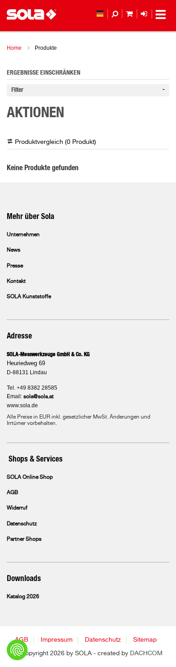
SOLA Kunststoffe (29, 297)
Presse (15, 266)
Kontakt (16, 281)
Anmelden (147, 14)
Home (14, 48)
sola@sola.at (38, 397)
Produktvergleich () (55, 142)
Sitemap (145, 640)
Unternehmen (23, 235)
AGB (12, 492)
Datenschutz (22, 524)
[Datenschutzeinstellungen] (17, 649)
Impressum (57, 640)
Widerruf (17, 508)
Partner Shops (24, 539)
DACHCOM (146, 653)
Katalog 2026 (23, 597)
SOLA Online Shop (30, 477)
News (13, 250)
